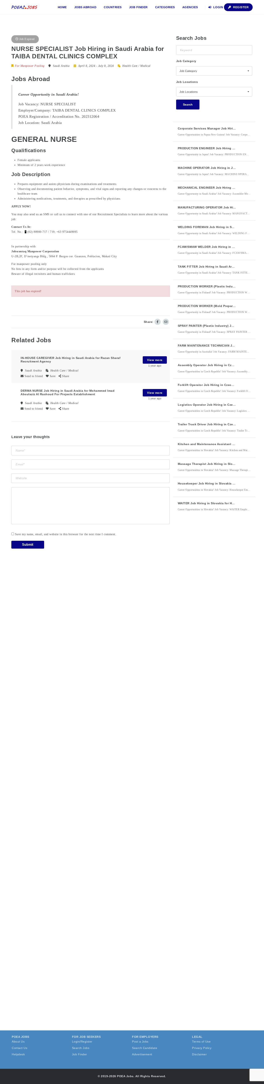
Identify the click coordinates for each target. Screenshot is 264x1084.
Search (188, 104)
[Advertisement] (207, 591)
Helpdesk (18, 1054)
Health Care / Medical (136, 65)
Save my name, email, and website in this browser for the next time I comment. (65, 534)
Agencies (190, 7)
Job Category (186, 61)
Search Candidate (144, 1048)
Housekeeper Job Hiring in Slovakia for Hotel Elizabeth (219, 483)
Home (62, 7)
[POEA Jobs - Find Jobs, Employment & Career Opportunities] (24, 7)
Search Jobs (81, 1048)
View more (155, 360)
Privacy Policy (201, 1048)
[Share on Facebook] (157, 322)
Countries (113, 7)
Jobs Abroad (85, 7)
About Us (18, 1041)
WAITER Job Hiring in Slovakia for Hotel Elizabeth (215, 503)
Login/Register (82, 1041)
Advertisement (142, 1054)
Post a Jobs (140, 1041)
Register (240, 7)
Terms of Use (201, 1041)
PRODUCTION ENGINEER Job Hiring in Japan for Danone (220, 148)
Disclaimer (199, 1054)
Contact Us (19, 1048)
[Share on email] (166, 322)
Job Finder (138, 7)
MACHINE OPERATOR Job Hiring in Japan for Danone (218, 167)
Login (217, 7)
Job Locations (187, 81)
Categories (165, 7)
